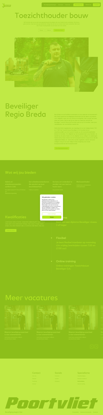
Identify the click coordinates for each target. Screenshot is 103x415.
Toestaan (52, 217)
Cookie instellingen (52, 213)
